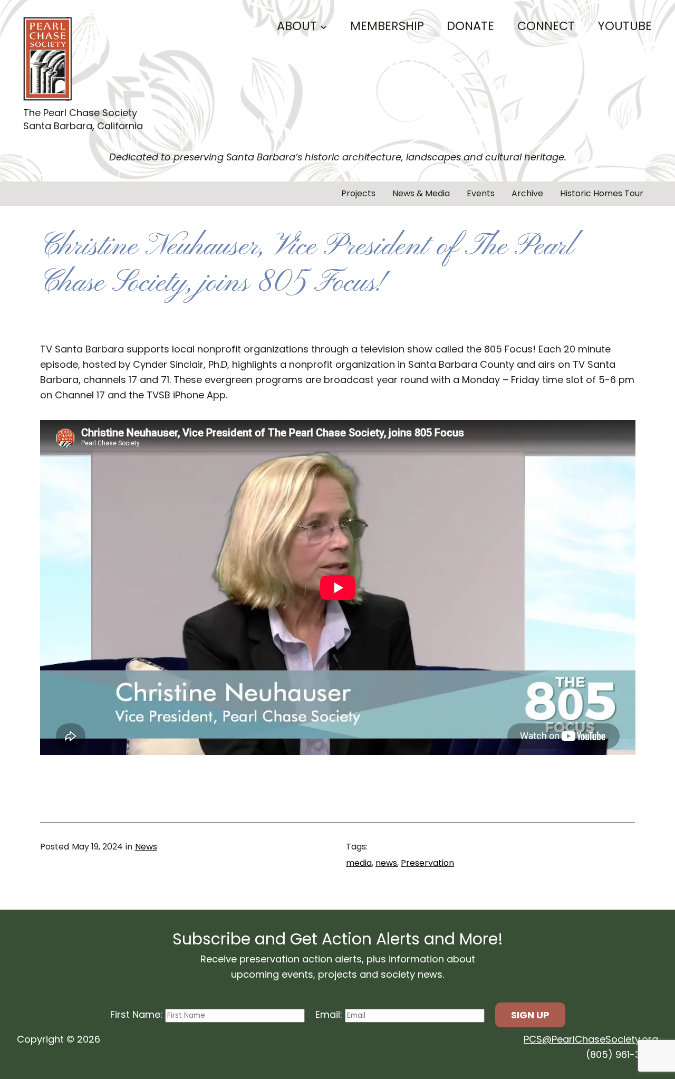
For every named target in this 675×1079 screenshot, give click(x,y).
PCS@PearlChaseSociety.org (591, 1039)
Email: (330, 1014)
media (359, 863)
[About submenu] (323, 26)
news (386, 863)
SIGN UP (530, 1014)
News (146, 847)
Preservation (427, 863)
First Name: (137, 1014)
